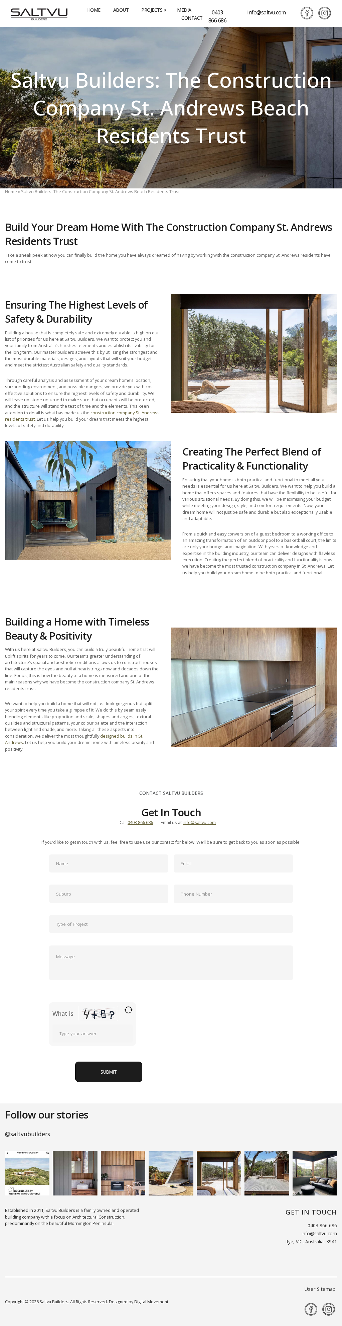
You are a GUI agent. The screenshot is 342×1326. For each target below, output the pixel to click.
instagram (324, 13)
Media (184, 10)
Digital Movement (151, 1302)
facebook (307, 13)
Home (94, 10)
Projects (151, 10)
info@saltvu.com (266, 12)
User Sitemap (320, 1289)
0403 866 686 (217, 16)
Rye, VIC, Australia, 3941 (311, 1241)
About (121, 10)
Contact (192, 18)
